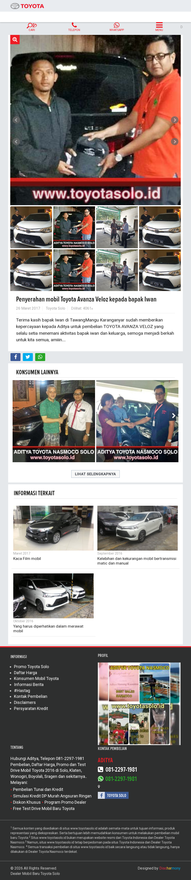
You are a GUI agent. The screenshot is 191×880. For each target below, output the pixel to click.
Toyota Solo (55, 308)
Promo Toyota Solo (31, 666)
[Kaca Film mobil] (53, 528)
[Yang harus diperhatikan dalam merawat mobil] (53, 595)
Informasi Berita (29, 684)
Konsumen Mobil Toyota (36, 678)
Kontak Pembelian (30, 696)
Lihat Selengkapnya (95, 474)
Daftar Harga (25, 672)
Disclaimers (25, 702)
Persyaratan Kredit (31, 708)
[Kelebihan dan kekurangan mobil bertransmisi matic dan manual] (137, 528)
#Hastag (22, 690)
